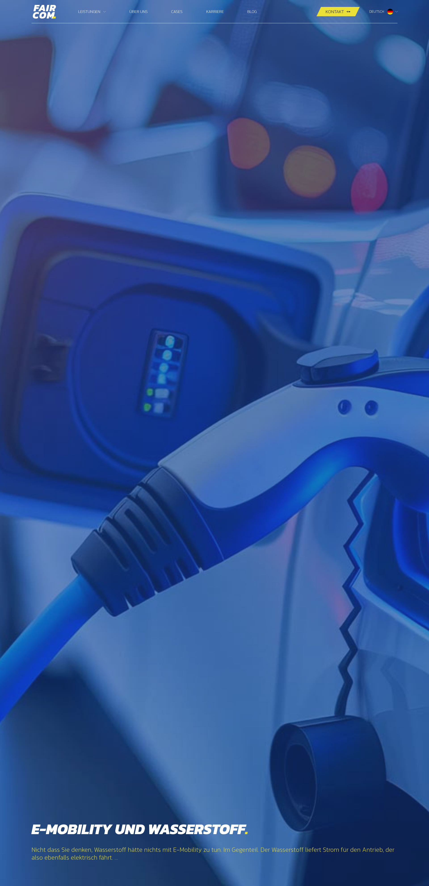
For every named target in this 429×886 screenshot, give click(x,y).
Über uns (138, 11)
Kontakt (335, 11)
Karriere (215, 11)
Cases (177, 11)
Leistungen (89, 11)
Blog (252, 11)
